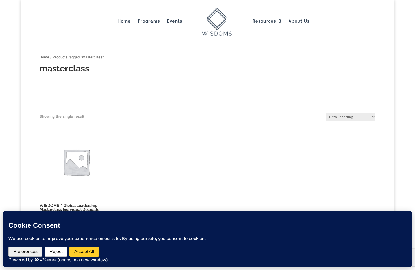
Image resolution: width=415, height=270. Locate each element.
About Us (299, 21)
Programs (149, 21)
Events (174, 21)
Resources (264, 21)
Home (124, 21)
